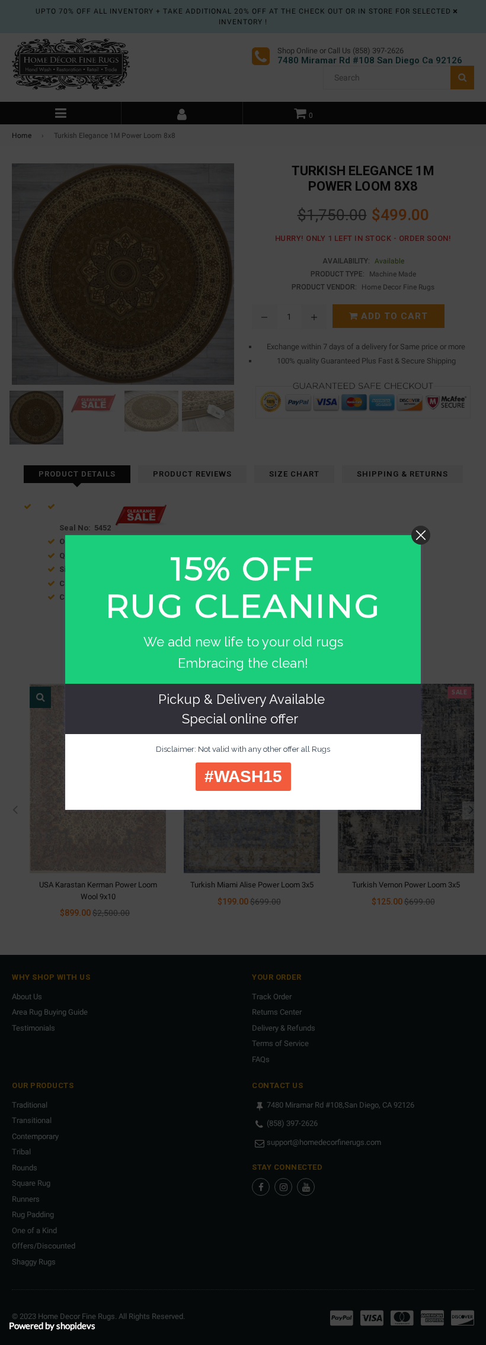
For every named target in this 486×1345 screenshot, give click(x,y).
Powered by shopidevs (52, 1325)
